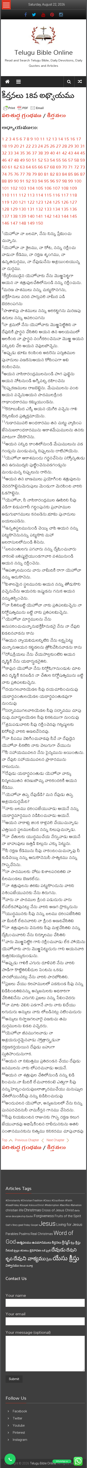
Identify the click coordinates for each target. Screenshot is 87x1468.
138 (14, 216)
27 (58, 146)
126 (64, 202)
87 (82, 174)
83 (58, 174)
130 (22, 209)
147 (14, 223)
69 (58, 166)
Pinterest (19, 1432)
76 (16, 174)
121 (22, 202)
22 (28, 146)
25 (46, 146)
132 (39, 209)
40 (52, 152)
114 (39, 195)
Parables (12, 1234)
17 (78, 138)
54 (52, 160)
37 (34, 152)
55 (58, 160)
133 (48, 209)
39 (46, 152)
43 (70, 152)
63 (22, 166)
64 (28, 166)
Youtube (19, 1425)
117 (64, 195)
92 (28, 181)
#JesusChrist (36, 1205)
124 (48, 202)
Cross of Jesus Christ (58, 1210)
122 (31, 202)
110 (5, 195)
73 (82, 166)
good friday (24, 1225)
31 (82, 146)
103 (22, 188)
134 (56, 209)
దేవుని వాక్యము (29, 1258)
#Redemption (52, 1205)
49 (22, 160)
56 (64, 160)
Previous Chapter (27, 1140)
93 (34, 181)
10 (36, 138)
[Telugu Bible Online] (7, 81)
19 (10, 146)
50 (28, 160)
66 (40, 166)
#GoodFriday (12, 1205)
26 (52, 146)
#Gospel (24, 1205)
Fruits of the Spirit (68, 1216)
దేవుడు (58, 1250)
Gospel (34, 1225)
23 (34, 146)
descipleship (18, 1216)
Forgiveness (44, 1216)
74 (4, 174)
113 (31, 195)
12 (48, 138)
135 (64, 209)
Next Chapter (56, 1140)
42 (64, 152)
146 (5, 223)
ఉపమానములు (41, 1243)
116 (56, 195)
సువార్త (29, 1265)
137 (5, 216)
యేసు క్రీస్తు (66, 1258)
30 (76, 146)
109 (73, 188)
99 (70, 181)
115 (48, 195)
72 (76, 166)
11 (42, 138)
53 (46, 160)
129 (14, 209)
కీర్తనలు (56, 115)
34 (16, 152)
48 (16, 160)
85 (70, 174)
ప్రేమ (49, 1259)
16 (72, 138)
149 (31, 223)
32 (4, 152)
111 (14, 195)
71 (70, 166)
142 (48, 216)
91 (22, 181)
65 (34, 166)
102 (14, 188)
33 (10, 152)
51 (34, 160)
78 (28, 174)
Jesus (47, 1223)
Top (5, 1140)
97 (58, 181)
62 (16, 166)
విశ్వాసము (12, 1265)
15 (66, 138)
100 (77, 181)
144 (64, 216)
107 (56, 188)
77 (22, 174)
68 (52, 166)
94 (40, 181)
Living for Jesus (69, 1224)
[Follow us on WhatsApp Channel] (10, 1459)
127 (73, 202)
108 (64, 188)
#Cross (47, 1200)
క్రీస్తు (73, 1242)
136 (73, 209)
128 (5, 209)
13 (54, 138)
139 (22, 216)
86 (76, 174)
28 (64, 146)
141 (39, 216)
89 (10, 181)
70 (64, 166)
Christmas (32, 1210)
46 (4, 160)
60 (4, 166)
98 (64, 181)
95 (46, 181)
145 (73, 216)
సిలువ (23, 1265)
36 (28, 152)
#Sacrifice (65, 1205)
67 (46, 166)
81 (46, 174)
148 (22, 223)
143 (56, 216)
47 (10, 160)
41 (58, 152)
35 (22, 152)
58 (76, 160)
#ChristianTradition (32, 1200)
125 (56, 202)
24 (40, 146)
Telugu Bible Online (43, 52)
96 (52, 181)
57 (70, 160)
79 (34, 174)
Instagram (20, 1440)
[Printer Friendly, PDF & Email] (23, 108)
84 (64, 174)
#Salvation (76, 1205)
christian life (14, 1210)
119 (5, 202)
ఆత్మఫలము (24, 1243)
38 (40, 152)
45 (82, 152)
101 (5, 188)
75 (10, 174)
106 (48, 188)
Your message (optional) (28, 1332)
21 (22, 146)
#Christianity (13, 1200)
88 (4, 181)
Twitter (17, 1418)
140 (31, 216)
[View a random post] (80, 81)
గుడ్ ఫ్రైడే (46, 1250)
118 (73, 195)
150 (39, 223)
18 (4, 146)
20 (16, 146)
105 (39, 188)
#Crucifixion (58, 1200)
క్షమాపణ (35, 1250)
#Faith (68, 1200)
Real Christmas (42, 1234)
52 (40, 160)
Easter (29, 1216)
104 (31, 188)
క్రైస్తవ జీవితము (21, 1250)
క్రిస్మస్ (66, 1242)
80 (40, 174)
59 (82, 160)
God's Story (12, 1225)
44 (76, 152)
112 (22, 195)
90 (16, 181)
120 (14, 202)
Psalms (24, 1234)
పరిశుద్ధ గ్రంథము (21, 115)
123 (39, 202)
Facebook (20, 1411)
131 (31, 209)
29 (70, 146)
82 (52, 174)
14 (60, 138)
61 (10, 166)
